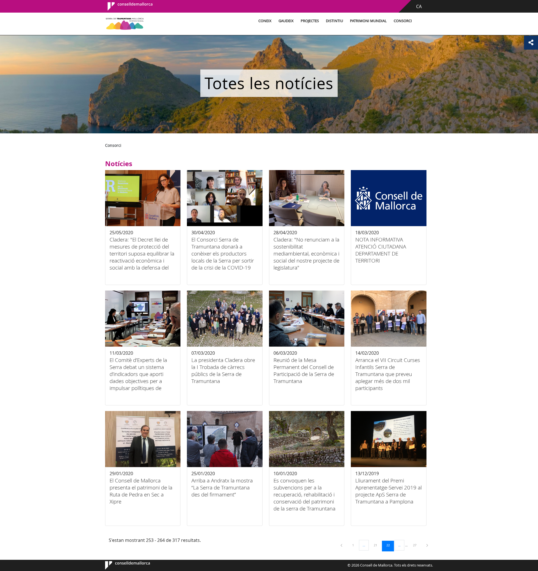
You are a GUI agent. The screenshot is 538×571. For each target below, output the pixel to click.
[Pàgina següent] (427, 545)
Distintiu (334, 20)
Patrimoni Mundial (368, 20)
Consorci (403, 20)
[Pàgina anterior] (342, 545)
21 (377, 545)
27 (417, 545)
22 (390, 545)
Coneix (265, 20)
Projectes (310, 20)
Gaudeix (286, 20)
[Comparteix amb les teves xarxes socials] (531, 43)
